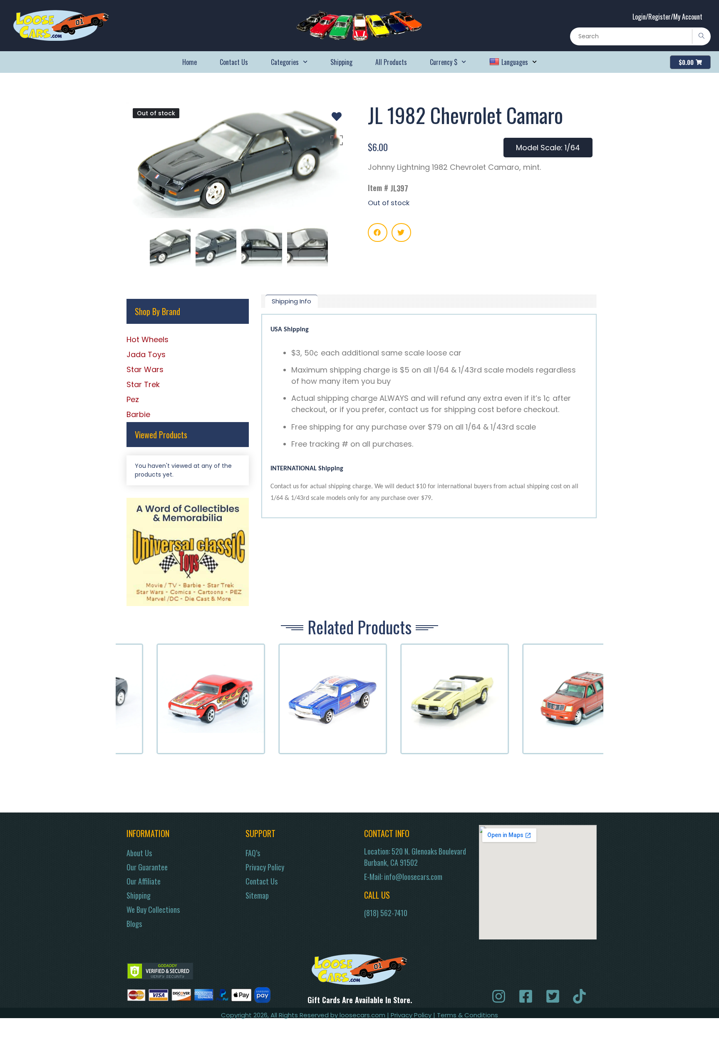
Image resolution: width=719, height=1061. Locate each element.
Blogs (134, 923)
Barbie (138, 414)
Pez (132, 399)
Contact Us (234, 62)
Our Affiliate (143, 881)
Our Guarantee (147, 867)
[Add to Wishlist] (337, 116)
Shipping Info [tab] (291, 301)
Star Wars (145, 369)
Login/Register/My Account (667, 17)
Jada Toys (146, 354)
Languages (514, 62)
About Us (139, 852)
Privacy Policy (264, 867)
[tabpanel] (429, 416)
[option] (238, 160)
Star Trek (143, 384)
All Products (391, 62)
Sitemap (257, 895)
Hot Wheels (147, 339)
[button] (377, 232)
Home (189, 62)
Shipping (341, 62)
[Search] (701, 36)
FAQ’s (252, 852)
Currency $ (443, 62)
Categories (285, 62)
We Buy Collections (153, 909)
